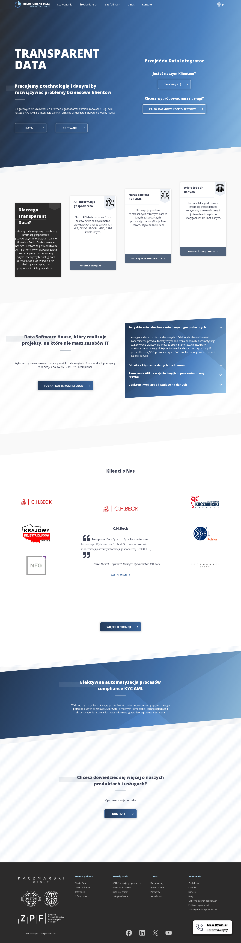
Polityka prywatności (198, 905)
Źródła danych (88, 4)
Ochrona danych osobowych (202, 900)
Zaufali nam (112, 4)
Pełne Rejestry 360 (122, 887)
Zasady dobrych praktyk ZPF (202, 909)
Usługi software (120, 896)
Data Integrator (120, 891)
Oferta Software (83, 887)
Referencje (80, 891)
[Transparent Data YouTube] (168, 933)
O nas (131, 4)
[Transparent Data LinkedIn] (142, 933)
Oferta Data (80, 883)
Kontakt (147, 4)
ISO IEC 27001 (157, 887)
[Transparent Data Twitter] (155, 933)
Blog (190, 896)
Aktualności (156, 896)
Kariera (192, 891)
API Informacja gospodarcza (127, 883)
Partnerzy (155, 891)
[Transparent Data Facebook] (129, 933)
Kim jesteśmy (157, 883)
